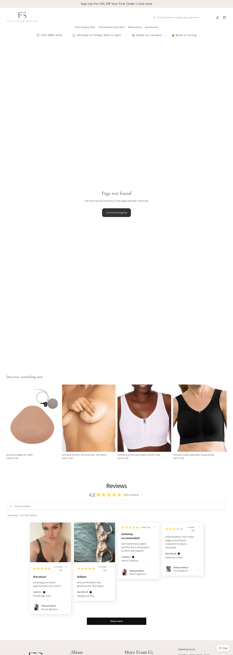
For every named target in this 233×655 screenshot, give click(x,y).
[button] (142, 495)
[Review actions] (66, 566)
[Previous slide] (66, 418)
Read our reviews (147, 35)
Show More (170, 547)
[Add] (110, 447)
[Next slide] (111, 418)
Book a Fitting (184, 35)
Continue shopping (116, 212)
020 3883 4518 (49, 35)
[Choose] (55, 447)
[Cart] (224, 17)
